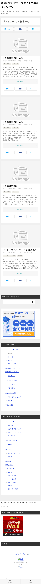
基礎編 (20, 255)
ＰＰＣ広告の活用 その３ (13, 58)
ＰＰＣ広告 (7, 63)
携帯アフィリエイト (12, 372)
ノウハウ (15, 63)
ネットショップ (10, 393)
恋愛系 (10, 486)
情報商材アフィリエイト (13, 368)
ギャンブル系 (12, 479)
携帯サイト (11, 376)
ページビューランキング (19, 554)
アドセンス (11, 435)
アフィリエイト (10, 421)
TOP (19, 502)
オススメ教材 (9, 468)
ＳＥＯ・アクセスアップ (13, 380)
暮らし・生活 (12, 482)
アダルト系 (9, 405)
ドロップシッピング (14, 397)
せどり (10, 400)
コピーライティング (14, 429)
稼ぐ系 (10, 472)
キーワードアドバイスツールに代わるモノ (19, 250)
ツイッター (11, 385)
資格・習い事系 (13, 489)
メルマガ (10, 425)
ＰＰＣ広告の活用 (10, 186)
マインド (10, 357)
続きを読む (20, 81)
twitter (10, 444)
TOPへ (31, 582)
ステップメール (13, 363)
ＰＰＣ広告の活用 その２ (13, 122)
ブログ (10, 360)
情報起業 (8, 461)
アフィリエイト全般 (9, 255)
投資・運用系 (12, 475)
